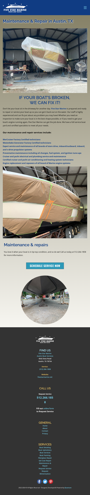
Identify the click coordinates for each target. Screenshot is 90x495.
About (45, 428)
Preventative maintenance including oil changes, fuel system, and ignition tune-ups (42, 153)
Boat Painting (45, 455)
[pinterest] (51, 481)
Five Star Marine (58, 108)
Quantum (68, 488)
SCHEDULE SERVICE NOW (45, 266)
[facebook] (39, 481)
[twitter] (45, 481)
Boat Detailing (45, 447)
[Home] (15, 7)
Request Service (45, 468)
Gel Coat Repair (45, 461)
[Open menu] (85, 8)
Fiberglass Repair (45, 458)
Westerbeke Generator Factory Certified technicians (27, 143)
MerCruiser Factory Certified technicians (21, 139)
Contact (45, 431)
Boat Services (45, 453)
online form (48, 408)
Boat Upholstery (45, 450)
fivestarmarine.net (45, 377)
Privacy (45, 433)
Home (45, 426)
